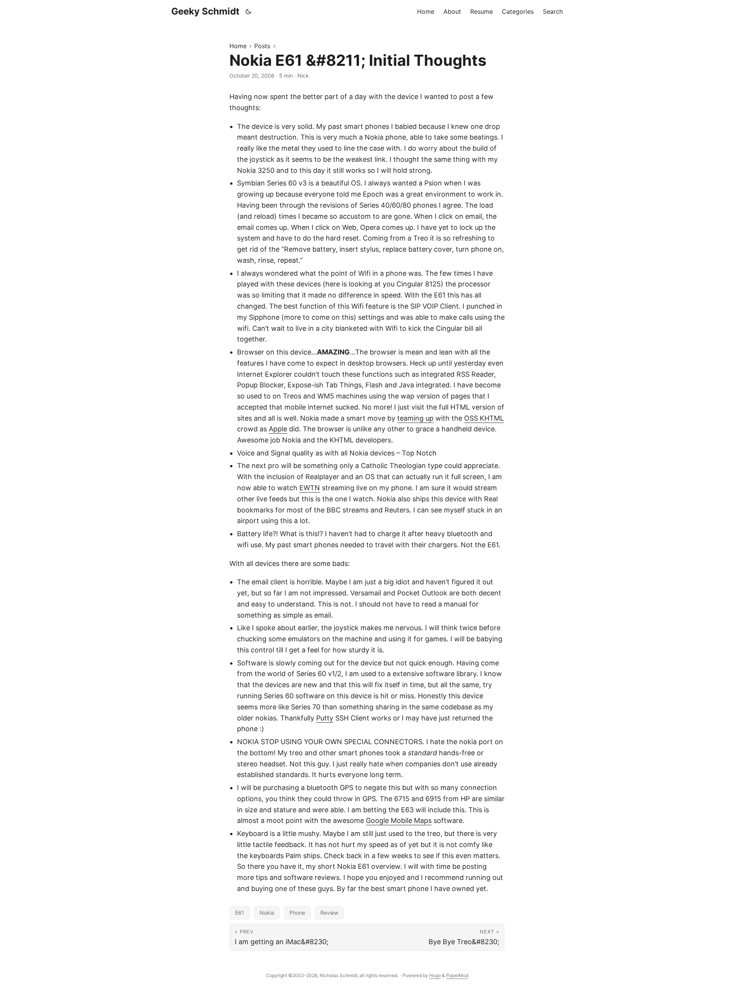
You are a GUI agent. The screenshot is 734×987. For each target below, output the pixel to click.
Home (238, 46)
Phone (297, 912)
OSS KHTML (484, 418)
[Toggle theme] (248, 11)
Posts (262, 46)
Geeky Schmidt (205, 11)
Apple (278, 429)
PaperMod (457, 975)
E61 (239, 912)
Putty (324, 718)
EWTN (309, 488)
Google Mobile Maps (399, 820)
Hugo (435, 975)
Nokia (267, 912)
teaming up (415, 418)
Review (329, 912)
